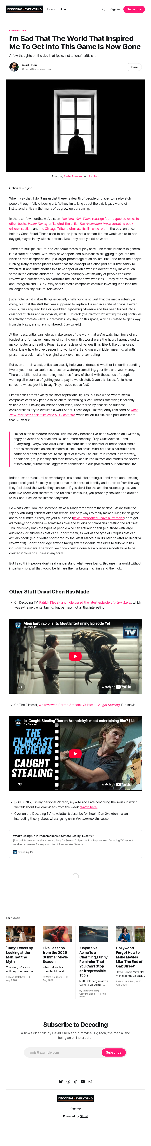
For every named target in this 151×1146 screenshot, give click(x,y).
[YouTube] (83, 1081)
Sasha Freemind (73, 176)
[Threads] (68, 1081)
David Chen (29, 65)
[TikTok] (75, 1081)
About (64, 9)
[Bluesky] (61, 1081)
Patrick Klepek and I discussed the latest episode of (76, 602)
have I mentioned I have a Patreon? (98, 518)
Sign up (76, 1108)
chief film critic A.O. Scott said (54, 415)
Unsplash (93, 176)
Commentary (17, 30)
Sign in (115, 9)
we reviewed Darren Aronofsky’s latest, (67, 705)
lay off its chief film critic (60, 224)
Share (134, 67)
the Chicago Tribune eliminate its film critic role (72, 229)
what (134, 410)
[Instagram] (90, 1081)
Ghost (84, 1116)
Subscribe (134, 9)
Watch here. (88, 807)
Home (51, 9)
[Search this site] (103, 9)
